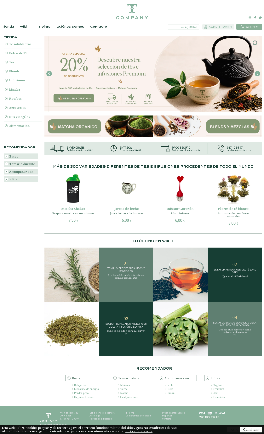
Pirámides (219, 397)
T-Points (130, 413)
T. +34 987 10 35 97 (69, 419)
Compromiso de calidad (138, 416)
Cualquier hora (129, 397)
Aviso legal (94, 416)
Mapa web (167, 416)
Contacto (98, 26)
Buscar (193, 27)
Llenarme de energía (86, 389)
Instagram (250, 17)
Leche (170, 385)
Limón (171, 393)
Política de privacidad (100, 419)
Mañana (125, 385)
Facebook (255, 17)
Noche (124, 393)
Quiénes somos (70, 26)
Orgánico (218, 385)
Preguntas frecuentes (173, 413)
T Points (43, 26)
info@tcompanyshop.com (239, 150)
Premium (218, 389)
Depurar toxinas (84, 397)
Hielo (170, 389)
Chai (215, 393)
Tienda (8, 26)
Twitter (260, 17)
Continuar (251, 429)
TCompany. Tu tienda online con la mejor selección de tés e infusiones (132, 11)
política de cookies (138, 431)
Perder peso (81, 393)
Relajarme (80, 385)
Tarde (124, 389)
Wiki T (25, 26)
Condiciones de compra (102, 413)
